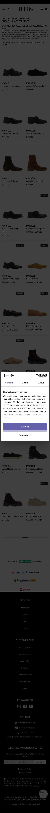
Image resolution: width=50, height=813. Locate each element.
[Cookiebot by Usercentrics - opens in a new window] (36, 375)
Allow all (25, 427)
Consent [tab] (9, 383)
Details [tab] (25, 383)
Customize (23, 435)
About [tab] (41, 383)
